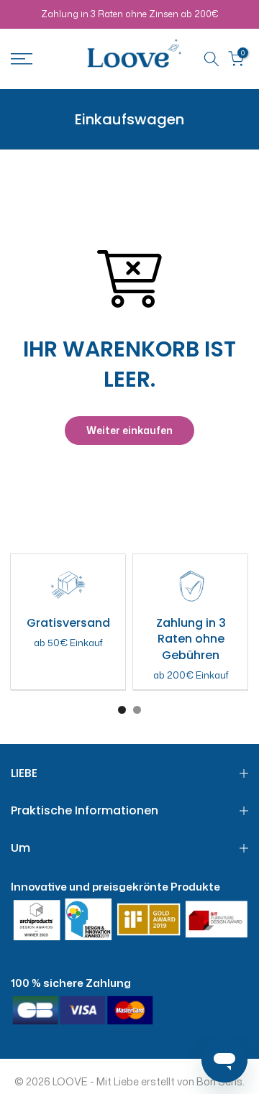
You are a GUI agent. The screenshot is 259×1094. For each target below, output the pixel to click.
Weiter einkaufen (129, 430)
